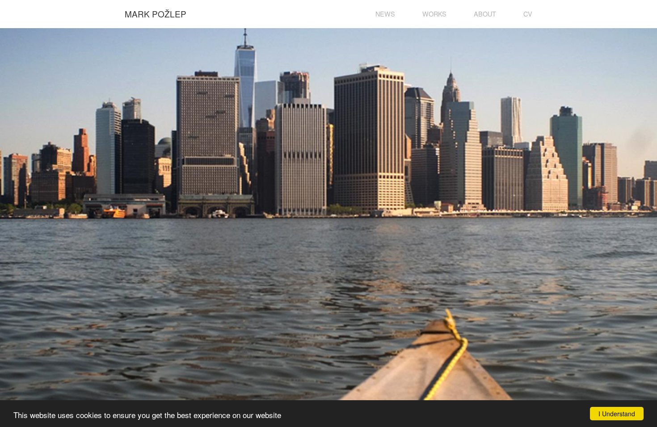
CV (527, 13)
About (485, 13)
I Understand (616, 413)
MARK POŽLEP (155, 14)
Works (434, 13)
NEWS (385, 13)
